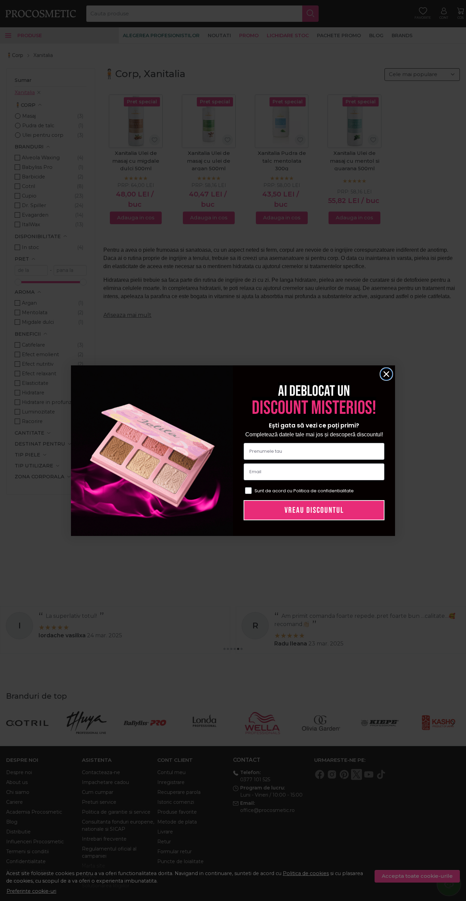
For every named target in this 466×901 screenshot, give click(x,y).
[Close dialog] (386, 374)
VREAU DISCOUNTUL (314, 510)
